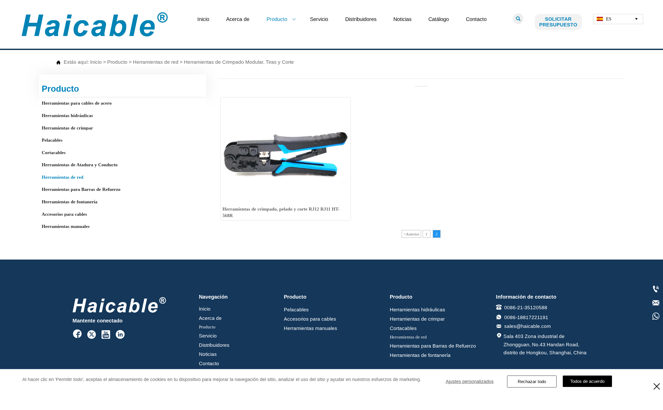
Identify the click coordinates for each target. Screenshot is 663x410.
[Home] (95, 24)
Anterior (411, 234)
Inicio (96, 62)
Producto (117, 62)
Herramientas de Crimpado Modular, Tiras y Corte (239, 62)
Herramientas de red (155, 62)
